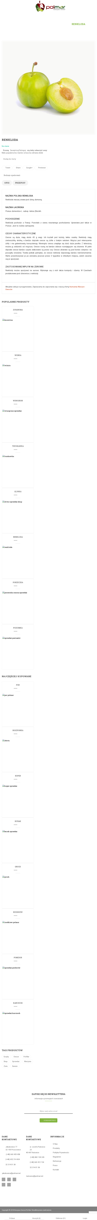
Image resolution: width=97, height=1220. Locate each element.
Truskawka (18, 446)
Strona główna (23, 24)
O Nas (55, 1144)
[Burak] (19, 846)
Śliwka (17, 491)
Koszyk (36, 1218)
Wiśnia (18, 355)
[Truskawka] (19, 471)
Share (18, 168)
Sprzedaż (15, 1061)
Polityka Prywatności (61, 1152)
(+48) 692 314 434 (13, 1159)
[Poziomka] (19, 653)
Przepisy (20, 183)
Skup (5, 1061)
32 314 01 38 (10, 1165)
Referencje (57, 1161)
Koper (18, 776)
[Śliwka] (19, 517)
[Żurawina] (19, 335)
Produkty (44, 24)
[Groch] (19, 892)
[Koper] (19, 801)
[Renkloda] (19, 562)
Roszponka (18, 730)
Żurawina (18, 310)
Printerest (42, 168)
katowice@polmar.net (34, 1176)
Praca (55, 1165)
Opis (6, 183)
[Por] (19, 710)
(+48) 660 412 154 (37, 1162)
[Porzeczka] (19, 607)
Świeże (15, 1066)
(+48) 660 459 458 (13, 1154)
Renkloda (18, 537)
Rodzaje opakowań (11, 175)
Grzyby (6, 1057)
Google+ (29, 168)
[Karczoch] (19, 1028)
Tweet (7, 168)
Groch (18, 867)
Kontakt (56, 1170)
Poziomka (18, 628)
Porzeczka (18, 582)
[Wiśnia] (19, 380)
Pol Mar (26, 1057)
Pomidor (18, 957)
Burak (18, 821)
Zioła (5, 1066)
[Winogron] (19, 426)
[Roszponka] (19, 755)
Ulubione (61, 1218)
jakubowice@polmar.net (11, 1173)
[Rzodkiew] (19, 937)
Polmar (12, 1218)
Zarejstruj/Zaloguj (18, 150)
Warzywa (27, 1061)
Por (18, 685)
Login (85, 1218)
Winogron (18, 401)
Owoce (16, 1057)
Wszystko (61, 24)
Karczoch (18, 1003)
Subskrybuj (50, 1120)
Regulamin (57, 1157)
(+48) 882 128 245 (37, 1157)
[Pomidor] (19, 983)
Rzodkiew (18, 912)
